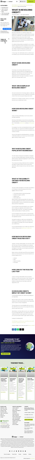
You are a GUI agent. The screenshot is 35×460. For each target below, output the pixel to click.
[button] (17, 1)
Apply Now (31, 1)
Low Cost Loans (22, 322)
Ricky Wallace (32, 458)
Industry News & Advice (16, 416)
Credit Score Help (15, 415)
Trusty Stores (3, 424)
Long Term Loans (15, 322)
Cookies (19, 454)
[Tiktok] (14, 451)
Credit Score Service (4, 413)
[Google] (23, 451)
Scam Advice (14, 423)
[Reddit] (21, 451)
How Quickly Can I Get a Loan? (13, 380)
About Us (2, 414)
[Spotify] (25, 451)
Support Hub (23, 1)
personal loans (22, 122)
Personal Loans (24, 321)
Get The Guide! (7, 28)
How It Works (14, 409)
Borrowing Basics (15, 414)
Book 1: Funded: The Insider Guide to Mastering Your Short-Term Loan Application (29, 425)
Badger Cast (2, 415)
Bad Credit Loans (3, 411)
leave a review (31, 325)
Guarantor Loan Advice (16, 420)
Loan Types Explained (24, 14)
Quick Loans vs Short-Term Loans (4, 380)
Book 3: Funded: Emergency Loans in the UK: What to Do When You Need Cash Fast (28, 432)
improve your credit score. (27, 228)
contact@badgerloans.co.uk (29, 417)
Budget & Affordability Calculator (16, 411)
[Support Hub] (20, 1)
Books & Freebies (15, 424)
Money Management (16, 419)
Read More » (3, 392)
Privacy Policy (14, 454)
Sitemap (30, 454)
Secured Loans (30, 321)
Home (13, 321)
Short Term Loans (3, 409)
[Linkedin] (19, 451)
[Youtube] (16, 451)
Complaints (25, 454)
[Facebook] (10, 451)
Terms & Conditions (7, 454)
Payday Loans (17, 321)
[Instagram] (12, 451)
